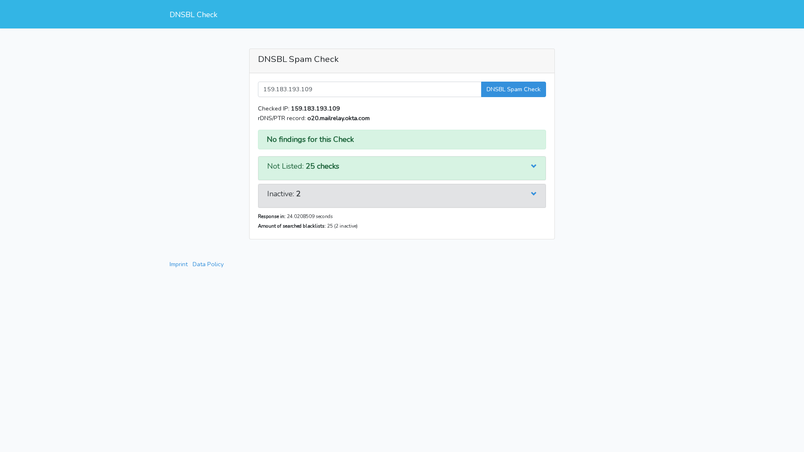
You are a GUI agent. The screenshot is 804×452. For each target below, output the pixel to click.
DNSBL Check (193, 15)
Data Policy (208, 264)
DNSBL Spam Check (514, 89)
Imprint (179, 264)
